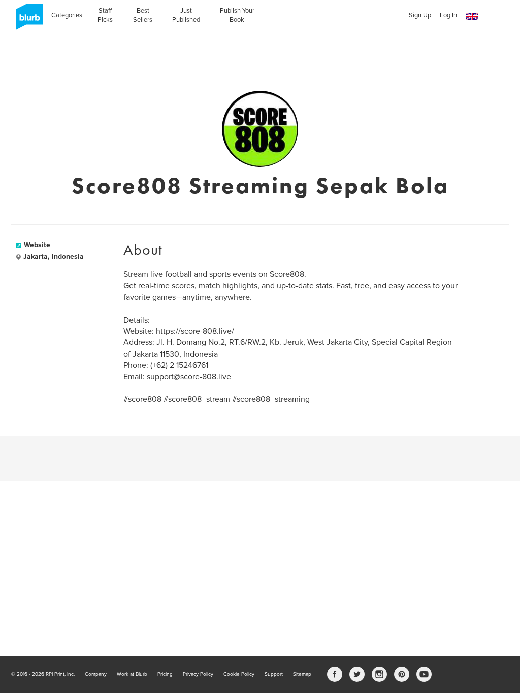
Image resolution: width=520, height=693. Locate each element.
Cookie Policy (238, 674)
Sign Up (420, 15)
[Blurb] (26, 20)
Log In (448, 15)
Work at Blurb (132, 674)
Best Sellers (142, 15)
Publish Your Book (237, 15)
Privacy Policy (198, 674)
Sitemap (302, 674)
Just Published (186, 15)
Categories (66, 15)
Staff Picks (105, 15)
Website (37, 244)
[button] (472, 16)
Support (274, 674)
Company (96, 674)
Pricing (165, 674)
